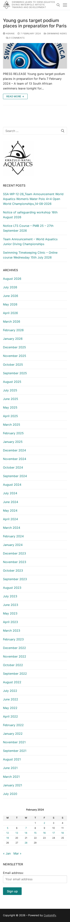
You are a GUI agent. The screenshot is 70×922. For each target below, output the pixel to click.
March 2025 (11, 424)
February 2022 (13, 725)
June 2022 (10, 699)
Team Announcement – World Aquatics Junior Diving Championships (30, 241)
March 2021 (11, 776)
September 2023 (15, 579)
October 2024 (13, 467)
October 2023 (13, 570)
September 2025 (15, 373)
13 (16, 832)
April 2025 (10, 416)
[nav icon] (65, 5)
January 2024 (13, 545)
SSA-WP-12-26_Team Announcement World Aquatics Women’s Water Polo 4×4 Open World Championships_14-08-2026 (33, 199)
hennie (10, 33)
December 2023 (14, 553)
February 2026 (13, 330)
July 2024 (10, 493)
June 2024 (10, 502)
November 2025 (14, 356)
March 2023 (11, 630)
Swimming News (56, 33)
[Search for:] (35, 131)
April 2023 (10, 622)
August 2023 (12, 588)
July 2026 (10, 287)
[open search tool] (58, 5)
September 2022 (15, 673)
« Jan (7, 853)
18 (62, 832)
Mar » (17, 853)
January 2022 (13, 733)
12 (7, 832)
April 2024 (10, 519)
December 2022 (14, 648)
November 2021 (14, 742)
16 (44, 832)
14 (26, 832)
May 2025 (10, 407)
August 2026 (12, 278)
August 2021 (12, 759)
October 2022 (13, 665)
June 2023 (10, 605)
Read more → (15, 96)
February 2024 (13, 536)
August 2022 (12, 682)
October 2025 (13, 364)
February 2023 (13, 639)
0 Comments (16, 38)
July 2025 (10, 390)
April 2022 (10, 716)
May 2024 (10, 510)
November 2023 (14, 562)
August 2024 (12, 484)
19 (7, 837)
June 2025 (10, 399)
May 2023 (10, 613)
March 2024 (11, 527)
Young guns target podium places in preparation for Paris (35, 23)
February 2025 (13, 433)
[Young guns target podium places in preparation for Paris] (35, 56)
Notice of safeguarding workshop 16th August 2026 (30, 214)
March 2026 (11, 321)
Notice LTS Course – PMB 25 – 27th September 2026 (28, 228)
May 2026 (10, 304)
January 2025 (13, 442)
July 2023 (10, 596)
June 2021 (10, 768)
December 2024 (14, 450)
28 (26, 842)
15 (35, 832)
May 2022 (10, 708)
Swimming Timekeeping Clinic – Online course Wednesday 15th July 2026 (30, 255)
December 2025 (14, 347)
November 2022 (14, 656)
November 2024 (14, 459)
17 (53, 832)
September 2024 (15, 476)
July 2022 (10, 691)
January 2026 (13, 339)
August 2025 (12, 382)
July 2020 (10, 794)
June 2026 (10, 296)
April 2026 (10, 313)
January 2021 (12, 785)
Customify (50, 915)
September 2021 (14, 751)
